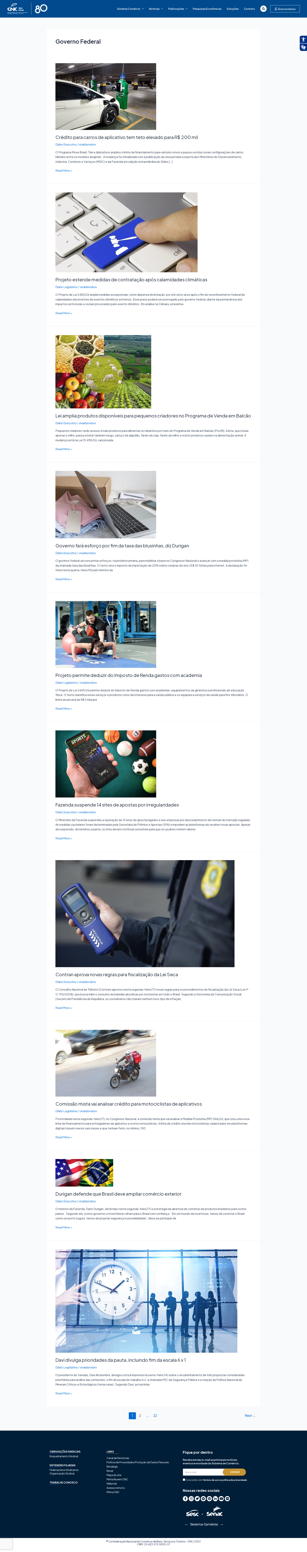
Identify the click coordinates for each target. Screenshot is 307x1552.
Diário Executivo (66, 144)
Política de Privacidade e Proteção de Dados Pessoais (138, 1462)
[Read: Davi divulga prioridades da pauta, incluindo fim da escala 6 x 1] (146, 1300)
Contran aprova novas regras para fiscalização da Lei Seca (116, 974)
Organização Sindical (62, 1473)
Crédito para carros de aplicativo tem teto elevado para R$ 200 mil (126, 137)
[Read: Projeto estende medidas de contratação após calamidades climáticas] (126, 232)
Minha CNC (113, 1492)
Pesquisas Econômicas (207, 8)
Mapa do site (114, 1475)
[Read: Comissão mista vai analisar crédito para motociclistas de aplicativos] (105, 1063)
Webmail (112, 1483)
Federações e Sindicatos (64, 1469)
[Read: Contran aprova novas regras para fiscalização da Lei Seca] (145, 913)
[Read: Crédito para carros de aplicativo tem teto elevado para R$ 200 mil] (105, 96)
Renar (110, 1470)
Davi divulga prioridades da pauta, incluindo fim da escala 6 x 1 (120, 1360)
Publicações (176, 8)
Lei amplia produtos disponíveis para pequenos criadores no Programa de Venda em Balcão (153, 416)
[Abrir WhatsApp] (298, 1543)
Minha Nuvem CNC (117, 1479)
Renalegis (112, 1466)
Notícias (154, 8)
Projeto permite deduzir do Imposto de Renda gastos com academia (128, 675)
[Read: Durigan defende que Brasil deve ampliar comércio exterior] (84, 1172)
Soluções (233, 8)
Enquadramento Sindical (64, 1456)
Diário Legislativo (66, 287)
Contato (249, 8)
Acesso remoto (116, 1487)
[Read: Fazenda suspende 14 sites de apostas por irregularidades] (105, 764)
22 (155, 1415)
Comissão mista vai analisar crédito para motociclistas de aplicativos (128, 1104)
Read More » (63, 170)
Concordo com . (216, 1480)
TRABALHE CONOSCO (64, 1482)
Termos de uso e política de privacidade (225, 1480)
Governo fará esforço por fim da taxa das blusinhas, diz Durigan (122, 545)
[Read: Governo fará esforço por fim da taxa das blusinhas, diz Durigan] (105, 504)
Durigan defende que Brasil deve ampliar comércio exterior (118, 1194)
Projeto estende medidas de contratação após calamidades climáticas (131, 279)
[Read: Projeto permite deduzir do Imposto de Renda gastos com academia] (105, 634)
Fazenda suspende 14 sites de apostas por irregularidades (117, 805)
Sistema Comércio (128, 8)
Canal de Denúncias (118, 1458)
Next (250, 1415)
